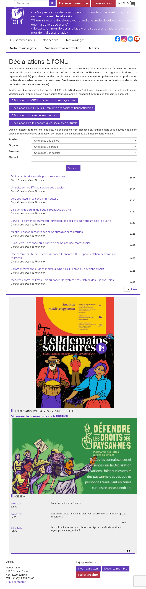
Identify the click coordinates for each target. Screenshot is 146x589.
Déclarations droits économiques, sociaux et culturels (44, 123)
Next (134, 289)
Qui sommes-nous (22, 40)
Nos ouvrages (75, 40)
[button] (129, 551)
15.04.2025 (16, 527)
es (127, 3)
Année (13, 139)
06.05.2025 (16, 514)
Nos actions (50, 40)
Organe (13, 145)
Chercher (73, 168)
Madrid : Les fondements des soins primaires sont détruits (47, 232)
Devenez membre (73, 3)
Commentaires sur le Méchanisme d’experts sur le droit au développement (57, 269)
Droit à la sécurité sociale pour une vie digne (38, 176)
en (123, 3)
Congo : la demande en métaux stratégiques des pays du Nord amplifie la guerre (61, 220)
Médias (94, 48)
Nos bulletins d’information (63, 48)
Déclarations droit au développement (34, 115)
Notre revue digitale (23, 48)
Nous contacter (16, 581)
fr (118, 3)
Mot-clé (13, 157)
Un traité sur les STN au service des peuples (38, 187)
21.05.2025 (16, 503)
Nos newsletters (88, 568)
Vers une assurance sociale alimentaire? (35, 198)
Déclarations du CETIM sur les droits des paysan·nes (43, 100)
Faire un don (103, 3)
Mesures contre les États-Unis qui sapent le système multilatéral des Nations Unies (62, 280)
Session (14, 151)
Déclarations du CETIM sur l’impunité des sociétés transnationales (52, 108)
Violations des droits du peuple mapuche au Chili (41, 209)
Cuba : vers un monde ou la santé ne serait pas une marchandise (51, 243)
